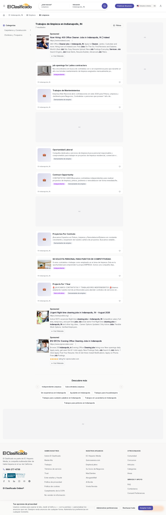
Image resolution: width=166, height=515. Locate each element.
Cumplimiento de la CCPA (54, 491)
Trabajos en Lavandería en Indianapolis (100, 398)
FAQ (129, 484)
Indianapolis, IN (17, 15)
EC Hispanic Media (93, 456)
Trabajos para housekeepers (106, 393)
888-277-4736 (13, 469)
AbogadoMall (91, 478)
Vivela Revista (91, 486)
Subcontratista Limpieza (74, 387)
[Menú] (4, 6)
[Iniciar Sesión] (160, 6)
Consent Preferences (136, 493)
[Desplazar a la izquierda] (37, 387)
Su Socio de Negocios (95, 469)
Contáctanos (132, 489)
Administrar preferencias (107, 508)
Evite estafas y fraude (53, 478)
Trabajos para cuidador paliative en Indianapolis (61, 398)
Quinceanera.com (93, 460)
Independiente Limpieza (51, 387)
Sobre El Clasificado (52, 456)
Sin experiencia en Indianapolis (53, 393)
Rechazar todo (129, 508)
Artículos (130, 465)
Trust (46, 473)
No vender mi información (54, 495)
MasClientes (91, 473)
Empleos (32, 15)
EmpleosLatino (91, 465)
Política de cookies (52, 486)
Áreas (129, 473)
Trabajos (48, 465)
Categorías (131, 469)
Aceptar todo (145, 508)
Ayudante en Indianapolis (80, 393)
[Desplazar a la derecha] (121, 387)
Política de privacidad (53, 482)
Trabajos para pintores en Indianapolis (79, 403)
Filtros (118, 25)
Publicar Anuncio (124, 6)
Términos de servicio (52, 469)
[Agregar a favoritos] (119, 82)
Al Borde (89, 482)
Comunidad (132, 456)
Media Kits (48, 460)
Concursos (131, 460)
